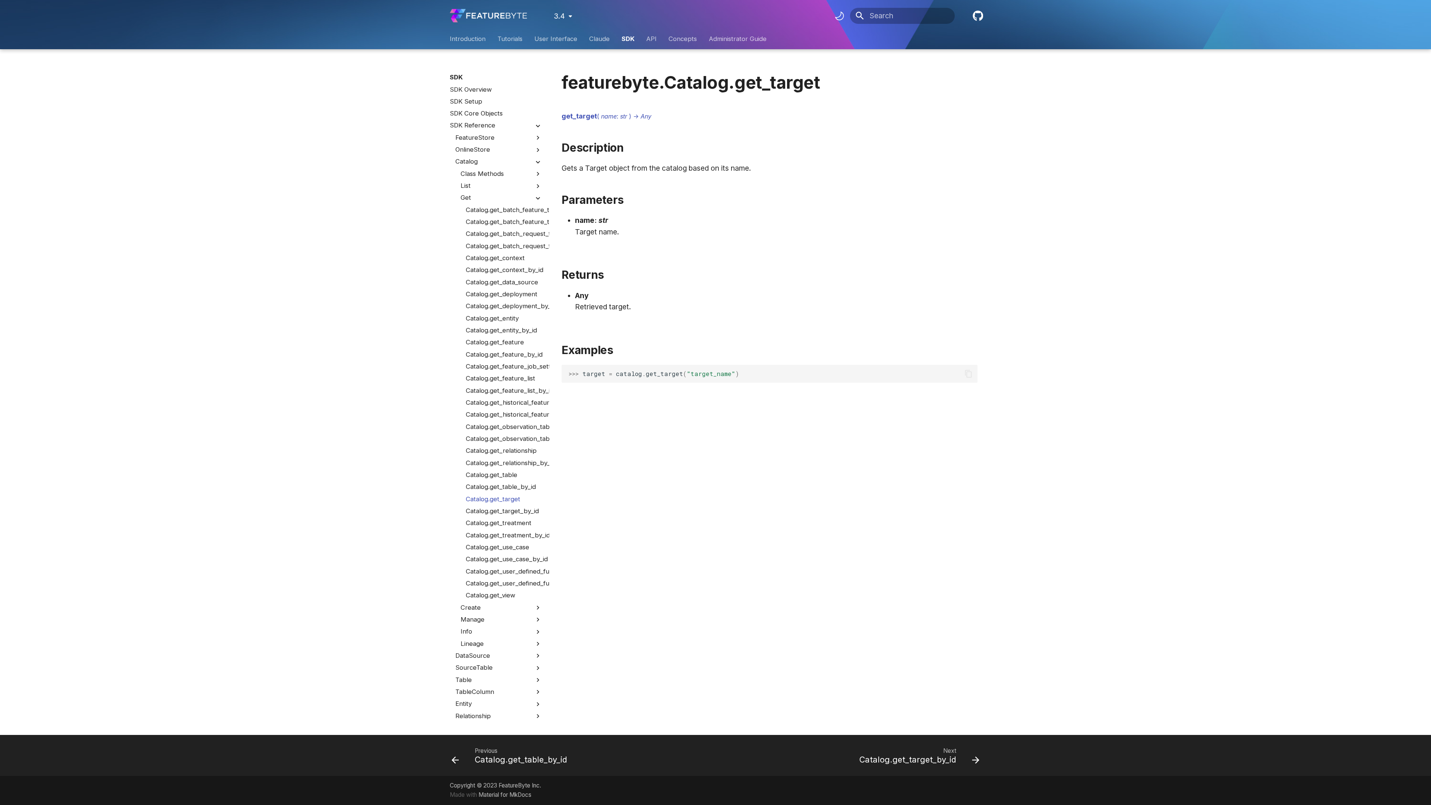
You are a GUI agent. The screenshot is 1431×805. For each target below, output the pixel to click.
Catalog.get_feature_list (500, 378)
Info (466, 631)
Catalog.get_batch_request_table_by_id (504, 246)
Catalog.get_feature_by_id (504, 354)
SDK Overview (471, 89)
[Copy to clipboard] (968, 374)
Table (463, 680)
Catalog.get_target (493, 499)
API (651, 38)
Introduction (468, 38)
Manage (472, 619)
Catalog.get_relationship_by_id (504, 463)
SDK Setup (466, 101)
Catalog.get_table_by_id (501, 486)
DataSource (472, 655)
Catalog (466, 161)
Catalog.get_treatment (498, 523)
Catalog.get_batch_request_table (504, 233)
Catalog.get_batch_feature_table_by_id (504, 221)
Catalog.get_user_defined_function (504, 571)
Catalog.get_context (495, 258)
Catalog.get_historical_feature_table (504, 402)
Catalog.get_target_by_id (502, 511)
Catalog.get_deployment (501, 294)
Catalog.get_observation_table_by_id (504, 438)
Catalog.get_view (490, 595)
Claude (599, 38)
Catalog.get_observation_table (504, 426)
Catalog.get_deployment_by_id (504, 306)
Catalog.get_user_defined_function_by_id (504, 583)
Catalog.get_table (491, 475)
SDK (627, 38)
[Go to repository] (976, 16)
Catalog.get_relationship (501, 450)
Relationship (473, 716)
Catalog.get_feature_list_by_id (504, 390)
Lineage (472, 643)
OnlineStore (472, 149)
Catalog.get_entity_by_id (501, 330)
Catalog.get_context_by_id (504, 270)
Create (471, 607)
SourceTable (474, 667)
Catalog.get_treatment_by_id (504, 535)
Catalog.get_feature (495, 342)
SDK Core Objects (476, 113)
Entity (463, 703)
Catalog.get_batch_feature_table (504, 210)
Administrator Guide (738, 38)
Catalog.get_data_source (502, 282)
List (466, 185)
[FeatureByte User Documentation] (488, 16)
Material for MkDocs (504, 794)
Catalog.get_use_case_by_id (504, 559)
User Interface (555, 38)
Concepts (683, 38)
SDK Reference (472, 125)
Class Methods (482, 173)
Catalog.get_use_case (497, 547)
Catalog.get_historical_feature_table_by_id (504, 414)
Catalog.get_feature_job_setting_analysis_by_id (504, 366)
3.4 (559, 16)
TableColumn (474, 691)
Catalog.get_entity (492, 318)
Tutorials (509, 38)
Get (466, 197)
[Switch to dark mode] (839, 16)
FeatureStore (475, 137)
